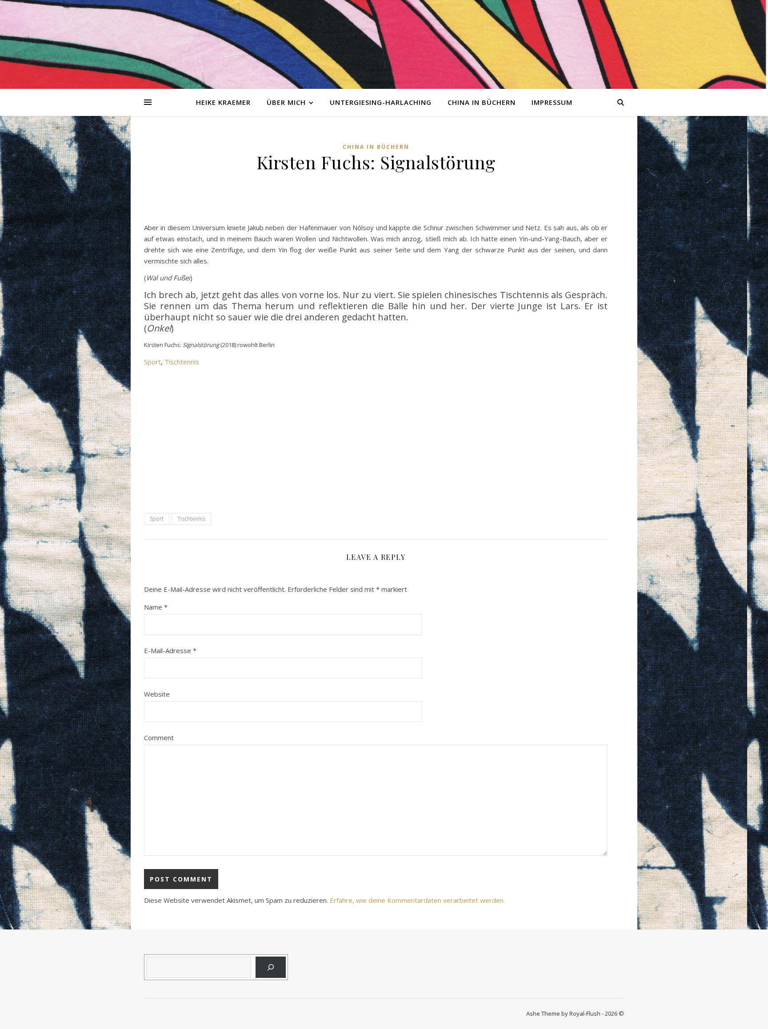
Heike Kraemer (223, 102)
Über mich (286, 102)
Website (157, 694)
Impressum (552, 102)
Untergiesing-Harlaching (381, 102)
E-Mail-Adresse (170, 650)
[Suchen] (271, 967)
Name (156, 606)
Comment (159, 737)
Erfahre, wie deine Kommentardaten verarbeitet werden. (417, 900)
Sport (152, 361)
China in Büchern (482, 102)
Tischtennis (181, 361)
